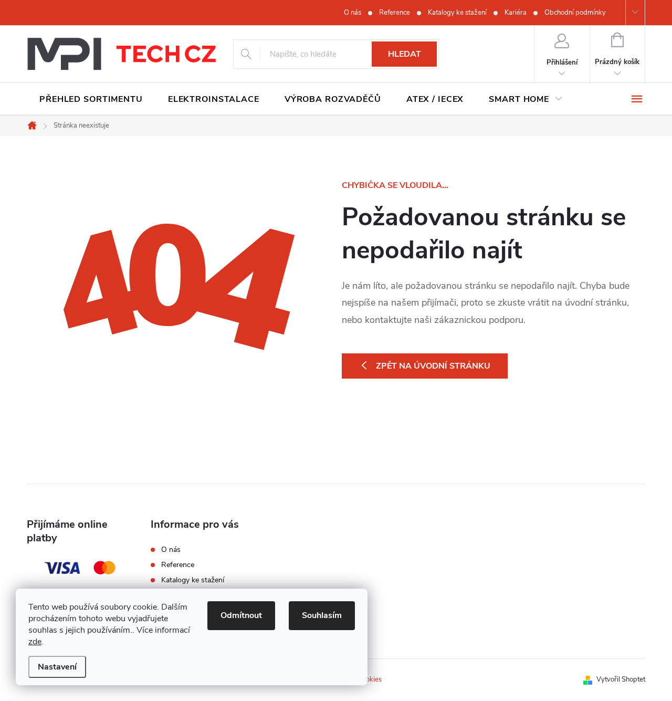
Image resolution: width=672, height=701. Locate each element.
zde (34, 641)
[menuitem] (91, 99)
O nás (352, 12)
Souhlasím (322, 615)
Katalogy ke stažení (457, 12)
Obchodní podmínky (575, 12)
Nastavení (57, 667)
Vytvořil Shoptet (620, 679)
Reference (394, 12)
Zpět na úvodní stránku (433, 366)
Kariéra (516, 12)
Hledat (404, 54)
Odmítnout (241, 615)
